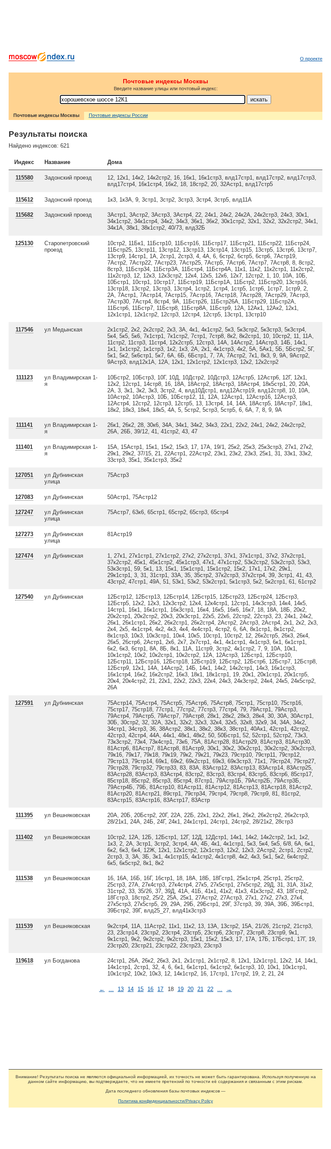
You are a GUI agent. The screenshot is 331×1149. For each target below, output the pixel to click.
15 (140, 989)
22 (210, 989)
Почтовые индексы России (118, 115)
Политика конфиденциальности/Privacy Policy (165, 1100)
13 (121, 989)
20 (190, 989)
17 (160, 989)
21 (200, 989)
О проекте (311, 58)
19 (181, 989)
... (111, 989)
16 (150, 989)
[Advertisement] (165, 28)
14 (131, 989)
